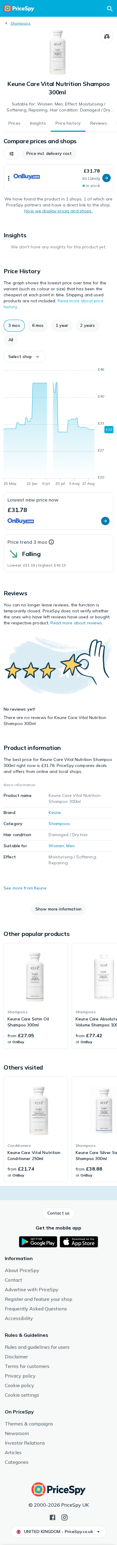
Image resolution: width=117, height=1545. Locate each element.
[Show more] (9, 178)
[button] (11, 154)
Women (56, 845)
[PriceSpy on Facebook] (52, 1517)
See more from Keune (25, 888)
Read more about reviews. (76, 623)
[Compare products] (106, 36)
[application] (58, 427)
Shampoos (20, 23)
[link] (36, 996)
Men (70, 845)
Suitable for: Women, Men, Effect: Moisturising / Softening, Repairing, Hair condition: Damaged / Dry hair (58, 107)
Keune (55, 812)
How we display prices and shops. (58, 211)
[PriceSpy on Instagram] (64, 1517)
